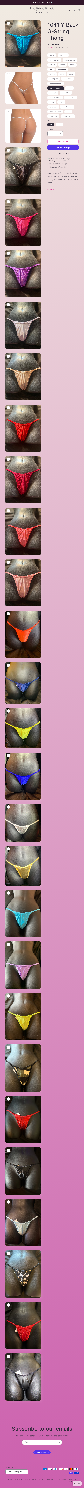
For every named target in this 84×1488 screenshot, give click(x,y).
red (52, 69)
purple (53, 65)
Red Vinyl (55, 116)
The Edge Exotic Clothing (22, 1479)
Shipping (50, 47)
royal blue (70, 97)
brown (53, 74)
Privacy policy (61, 1479)
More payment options (63, 153)
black (53, 55)
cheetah (54, 93)
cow (69, 112)
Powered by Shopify (37, 1479)
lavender (54, 107)
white (63, 65)
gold (62, 102)
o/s (51, 124)
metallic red (68, 107)
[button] (4, 10)
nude (73, 65)
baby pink (55, 79)
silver (53, 102)
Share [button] (52, 189)
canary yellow (56, 97)
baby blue (68, 79)
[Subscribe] (59, 1442)
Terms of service (73, 1479)
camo (70, 88)
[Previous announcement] (4, 2)
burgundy (63, 69)
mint (63, 74)
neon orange (71, 60)
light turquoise (57, 83)
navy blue (67, 93)
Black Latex (69, 116)
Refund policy (50, 1479)
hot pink (64, 55)
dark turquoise (56, 88)
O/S (60, 125)
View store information (57, 167)
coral (72, 74)
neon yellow (55, 60)
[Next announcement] (79, 2)
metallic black (56, 112)
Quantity (50, 129)
